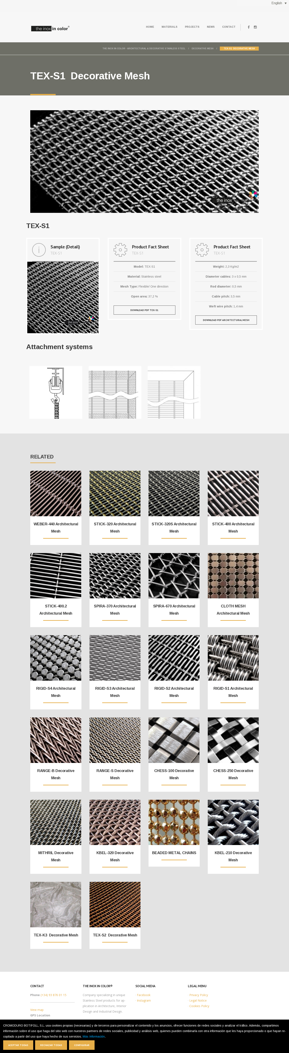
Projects (192, 26)
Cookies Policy (199, 1006)
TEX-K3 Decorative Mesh (56, 935)
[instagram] (255, 27)
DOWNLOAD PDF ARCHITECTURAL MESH (226, 320)
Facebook (143, 995)
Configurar (81, 1045)
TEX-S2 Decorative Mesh (115, 935)
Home (150, 26)
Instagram (144, 1000)
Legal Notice (198, 1000)
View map (37, 1010)
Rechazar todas (51, 1045)
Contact (228, 26)
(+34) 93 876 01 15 (53, 995)
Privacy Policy (198, 995)
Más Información (94, 1036)
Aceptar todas (18, 1045)
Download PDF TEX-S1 (144, 310)
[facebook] (248, 27)
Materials (169, 26)
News (211, 26)
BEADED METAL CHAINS (174, 853)
